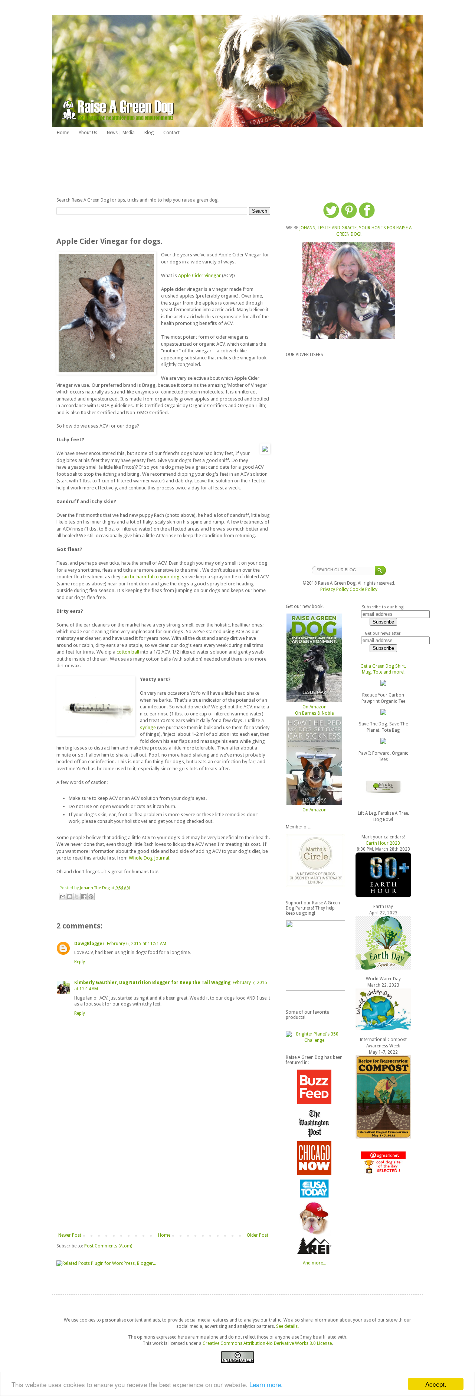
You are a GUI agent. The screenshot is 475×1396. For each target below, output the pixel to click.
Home (63, 132)
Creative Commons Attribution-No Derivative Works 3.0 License (267, 1343)
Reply (79, 961)
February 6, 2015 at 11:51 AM (136, 943)
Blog (149, 132)
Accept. (435, 1384)
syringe (148, 727)
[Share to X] (77, 896)
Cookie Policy (363, 589)
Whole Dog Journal (149, 858)
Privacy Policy (334, 589)
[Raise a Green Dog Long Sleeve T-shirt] (383, 713)
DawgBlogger (89, 943)
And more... (314, 1263)
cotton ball (128, 652)
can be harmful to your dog (150, 576)
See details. (287, 1326)
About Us (88, 132)
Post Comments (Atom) (108, 1246)
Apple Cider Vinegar (199, 275)
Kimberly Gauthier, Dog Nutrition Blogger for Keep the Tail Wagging (152, 982)
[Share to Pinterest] (91, 896)
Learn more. (266, 1384)
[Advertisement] (237, 166)
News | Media (121, 132)
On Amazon (314, 706)
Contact (171, 132)
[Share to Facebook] (84, 896)
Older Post (257, 1235)
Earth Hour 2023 (383, 843)
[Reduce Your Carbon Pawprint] (383, 684)
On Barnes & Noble (314, 713)
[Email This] (62, 896)
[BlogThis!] (69, 896)
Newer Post (69, 1235)
